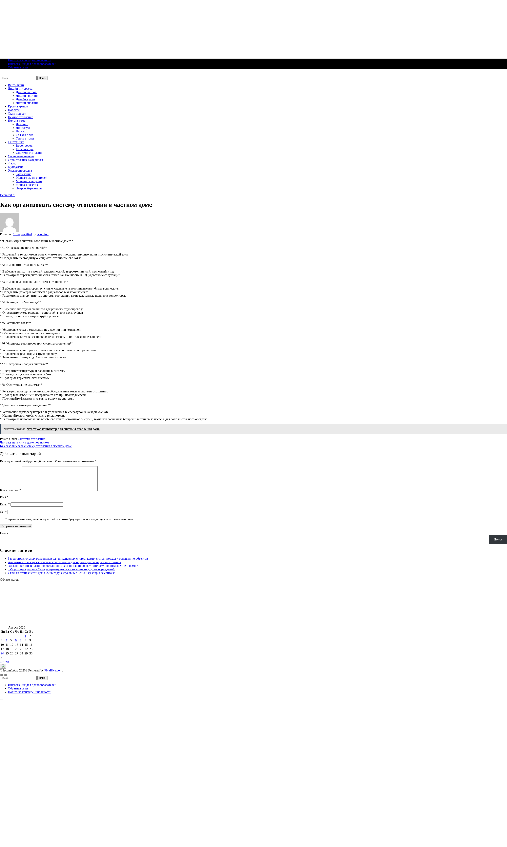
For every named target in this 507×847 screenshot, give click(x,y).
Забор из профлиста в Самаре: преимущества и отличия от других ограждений (61, 569)
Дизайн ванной (26, 92)
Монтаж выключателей (31, 177)
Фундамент (15, 167)
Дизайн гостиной (27, 95)
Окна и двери (17, 113)
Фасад (12, 163)
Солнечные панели (21, 156)
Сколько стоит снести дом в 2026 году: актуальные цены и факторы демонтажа (61, 572)
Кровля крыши (18, 106)
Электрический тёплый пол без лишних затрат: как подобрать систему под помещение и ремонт (73, 565)
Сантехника (16, 142)
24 (2, 653)
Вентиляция (16, 85)
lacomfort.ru (7, 74)
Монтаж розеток (27, 184)
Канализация (24, 149)
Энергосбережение (29, 188)
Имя (4, 497)
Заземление (23, 174)
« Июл (4, 662)
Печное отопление (20, 117)
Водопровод (24, 145)
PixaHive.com (53, 670)
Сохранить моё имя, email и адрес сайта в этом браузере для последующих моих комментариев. (69, 519)
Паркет (21, 131)
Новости (14, 110)
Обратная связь (18, 67)
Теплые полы (25, 138)
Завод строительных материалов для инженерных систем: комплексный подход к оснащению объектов (78, 558)
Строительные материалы (25, 159)
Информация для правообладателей (32, 64)
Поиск (4, 533)
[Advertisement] (119, 27)
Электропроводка (20, 170)
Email (5, 504)
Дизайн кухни (25, 99)
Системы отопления (29, 152)
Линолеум (23, 127)
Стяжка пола (24, 135)
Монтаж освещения (29, 181)
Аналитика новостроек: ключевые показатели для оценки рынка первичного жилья (64, 562)
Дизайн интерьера (20, 88)
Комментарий (10, 490)
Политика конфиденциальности (29, 60)
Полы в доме (16, 120)
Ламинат (22, 124)
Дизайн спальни (27, 102)
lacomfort (43, 234)
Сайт (3, 511)
